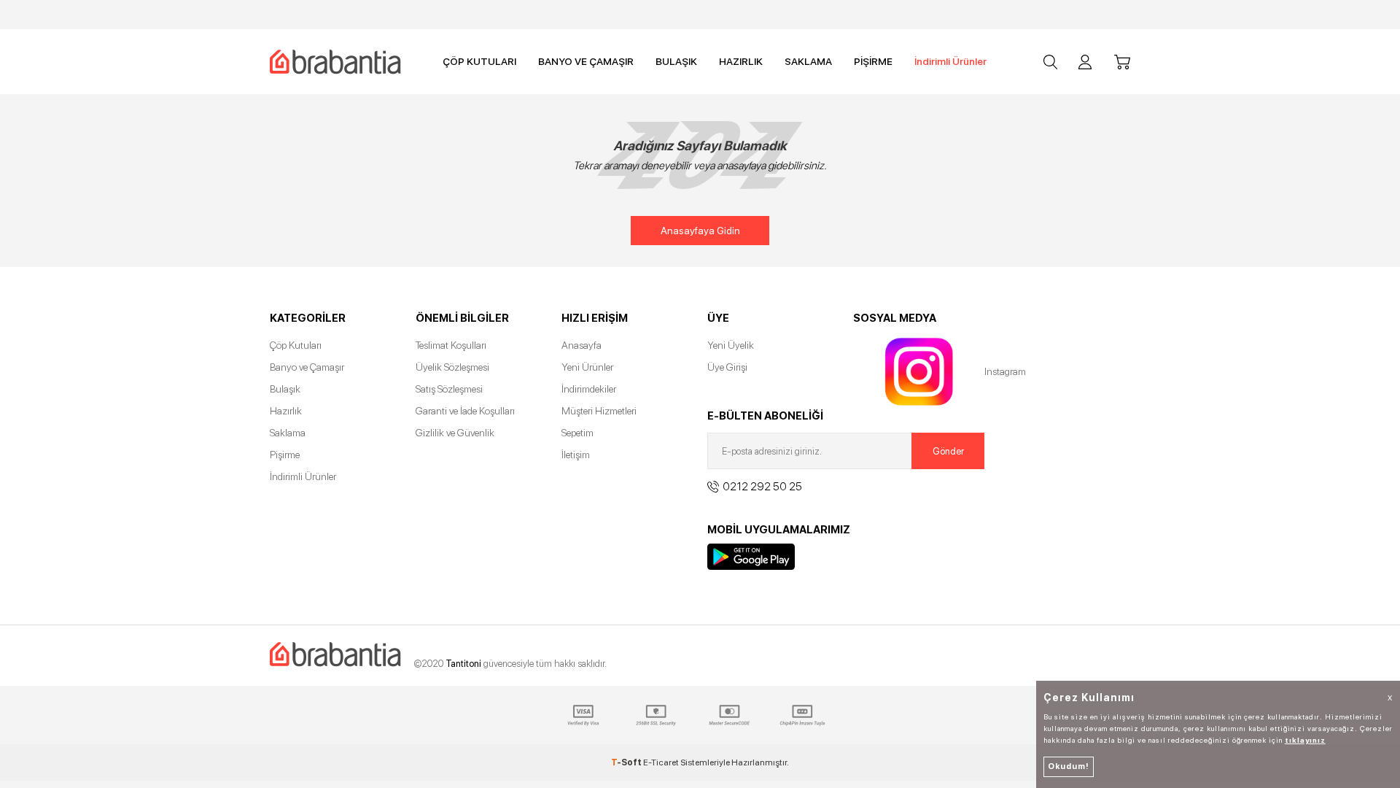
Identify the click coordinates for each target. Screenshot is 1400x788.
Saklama (288, 433)
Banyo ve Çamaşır (307, 367)
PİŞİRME (873, 61)
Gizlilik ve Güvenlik (455, 433)
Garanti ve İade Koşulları (465, 411)
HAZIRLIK (741, 61)
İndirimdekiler (588, 389)
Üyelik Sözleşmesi (452, 367)
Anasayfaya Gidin (700, 230)
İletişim (575, 454)
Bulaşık (285, 389)
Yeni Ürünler (587, 367)
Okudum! (1068, 766)
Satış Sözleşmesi (449, 389)
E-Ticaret (661, 762)
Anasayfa (581, 345)
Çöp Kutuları (296, 345)
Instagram (918, 372)
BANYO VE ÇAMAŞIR (586, 61)
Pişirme (285, 454)
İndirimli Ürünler (950, 61)
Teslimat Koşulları (451, 345)
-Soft (627, 762)
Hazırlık (286, 411)
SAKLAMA (808, 61)
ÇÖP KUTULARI (479, 61)
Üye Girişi (727, 367)
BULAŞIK (676, 61)
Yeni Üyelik (730, 345)
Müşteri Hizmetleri (599, 411)
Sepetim (577, 433)
